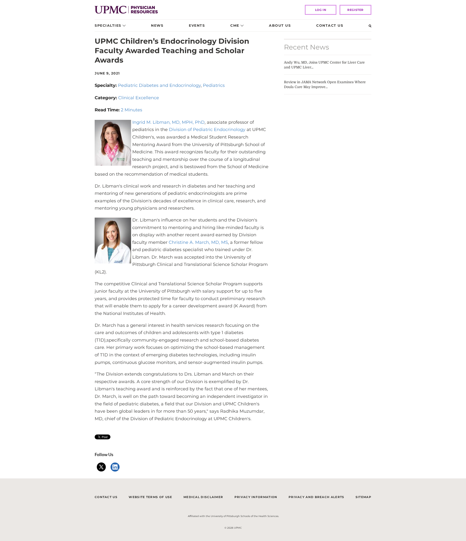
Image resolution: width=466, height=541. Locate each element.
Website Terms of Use (150, 497)
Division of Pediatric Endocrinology (207, 129)
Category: (106, 97)
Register (355, 10)
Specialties (108, 25)
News (157, 25)
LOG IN (320, 10)
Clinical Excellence (138, 97)
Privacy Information (255, 497)
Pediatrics (214, 85)
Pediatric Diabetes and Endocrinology (159, 85)
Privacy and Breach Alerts (316, 497)
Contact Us (329, 25)
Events (197, 25)
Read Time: (108, 110)
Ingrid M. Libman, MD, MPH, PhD (168, 122)
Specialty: (106, 85)
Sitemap (363, 497)
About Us (280, 25)
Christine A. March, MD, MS (197, 242)
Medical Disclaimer (203, 497)
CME (234, 25)
